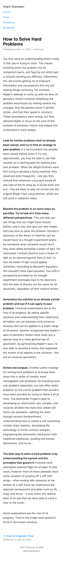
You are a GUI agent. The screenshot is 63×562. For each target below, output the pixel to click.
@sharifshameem (31, 551)
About (6, 11)
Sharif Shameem (27, 547)
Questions (9, 22)
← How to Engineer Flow (18, 535)
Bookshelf (9, 27)
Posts (6, 17)
